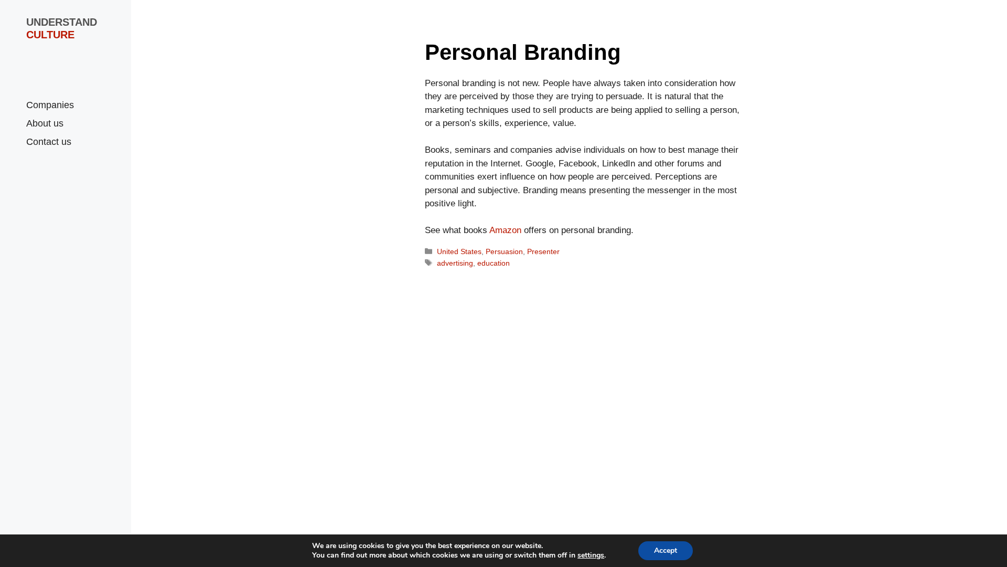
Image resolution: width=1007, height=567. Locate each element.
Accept (665, 550)
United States (459, 251)
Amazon (505, 230)
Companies (50, 105)
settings (590, 555)
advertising (455, 263)
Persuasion (504, 251)
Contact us (48, 141)
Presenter (543, 251)
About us (44, 123)
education (493, 263)
